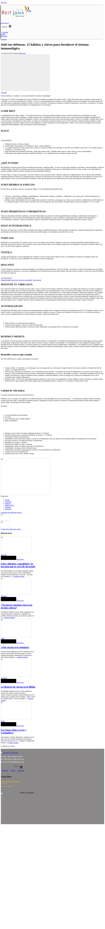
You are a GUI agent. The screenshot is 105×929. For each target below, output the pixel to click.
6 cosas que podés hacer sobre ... (11, 529)
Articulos (4, 39)
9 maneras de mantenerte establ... (11, 512)
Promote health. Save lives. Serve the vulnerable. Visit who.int (21, 280)
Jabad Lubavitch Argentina (10, 781)
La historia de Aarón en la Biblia (18, 686)
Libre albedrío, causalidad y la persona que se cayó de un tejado (18, 565)
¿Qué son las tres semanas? (15, 647)
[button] (7, 26)
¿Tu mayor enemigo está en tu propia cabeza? (16, 606)
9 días (3, 638)
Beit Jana (4, 2)
